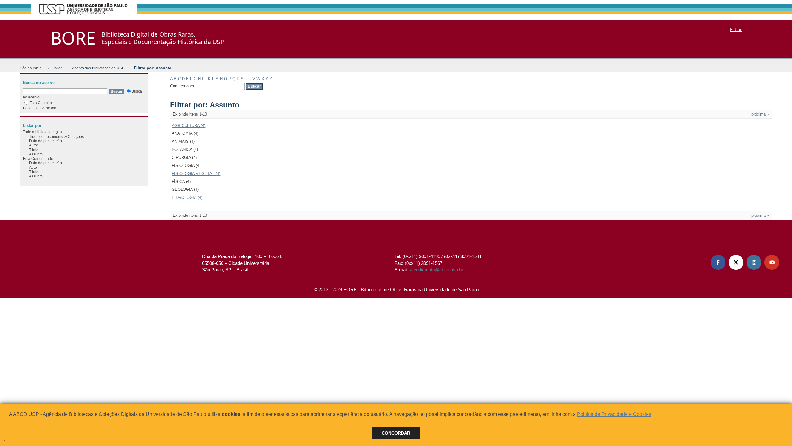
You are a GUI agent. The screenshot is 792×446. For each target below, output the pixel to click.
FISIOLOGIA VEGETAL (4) (196, 173)
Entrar (736, 29)
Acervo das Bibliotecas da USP (98, 68)
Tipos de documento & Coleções (56, 136)
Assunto (36, 154)
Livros (57, 68)
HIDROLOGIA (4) (187, 197)
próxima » (760, 114)
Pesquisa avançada (39, 108)
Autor (33, 145)
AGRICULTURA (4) (188, 125)
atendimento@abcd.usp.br (436, 269)
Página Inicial (31, 68)
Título (33, 150)
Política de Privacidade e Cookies (614, 414)
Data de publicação (45, 141)
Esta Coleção (40, 103)
